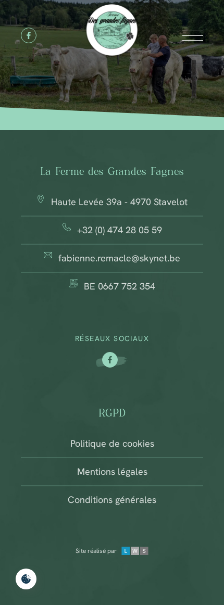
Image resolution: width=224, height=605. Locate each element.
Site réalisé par (96, 551)
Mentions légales (112, 471)
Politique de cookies (112, 443)
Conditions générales (112, 500)
